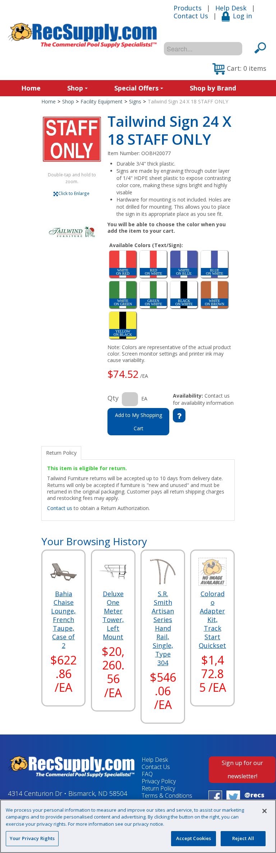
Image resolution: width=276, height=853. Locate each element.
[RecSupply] (82, 35)
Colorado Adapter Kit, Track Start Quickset (212, 619)
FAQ (147, 774)
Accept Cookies (193, 838)
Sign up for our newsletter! (242, 769)
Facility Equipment (101, 101)
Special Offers (136, 88)
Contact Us (191, 15)
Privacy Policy (159, 781)
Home (31, 88)
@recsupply (254, 799)
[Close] (264, 811)
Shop (75, 88)
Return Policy (158, 788)
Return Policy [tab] (61, 452)
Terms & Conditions (167, 795)
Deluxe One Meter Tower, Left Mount (113, 615)
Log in (242, 15)
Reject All (243, 838)
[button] (239, 69)
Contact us (59, 508)
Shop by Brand (213, 88)
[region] (138, 826)
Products (188, 8)
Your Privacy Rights (32, 838)
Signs (135, 101)
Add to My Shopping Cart (138, 422)
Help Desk (231, 8)
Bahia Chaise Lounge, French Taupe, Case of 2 (63, 619)
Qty (113, 398)
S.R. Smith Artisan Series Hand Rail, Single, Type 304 (163, 628)
